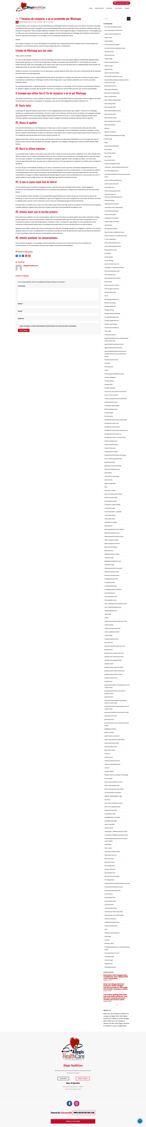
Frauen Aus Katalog (111, 324)
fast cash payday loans (112, 271)
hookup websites (110, 388)
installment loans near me (113, 434)
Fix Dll (106, 296)
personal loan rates (111, 716)
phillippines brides (110, 729)
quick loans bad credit (112, 743)
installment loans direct (112, 427)
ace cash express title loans (113, 30)
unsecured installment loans (114, 887)
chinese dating (109, 200)
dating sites (108, 225)
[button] (116, 1005)
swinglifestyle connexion (112, 817)
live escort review (110, 490)
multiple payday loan (111, 579)
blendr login (108, 139)
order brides (108, 635)
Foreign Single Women (112, 320)
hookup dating (109, 381)
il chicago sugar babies (112, 406)
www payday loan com (112, 953)
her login (107, 363)
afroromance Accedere (112, 44)
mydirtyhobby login (111, 586)
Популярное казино (110, 967)
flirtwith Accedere (110, 303)
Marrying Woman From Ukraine (114, 529)
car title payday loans (112, 171)
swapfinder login (110, 814)
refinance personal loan (112, 761)
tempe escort (109, 828)
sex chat (107, 800)
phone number (109, 732)
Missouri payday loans (112, 572)
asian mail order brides (112, 73)
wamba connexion (110, 919)
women (107, 940)
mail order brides (110, 515)
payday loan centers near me (114, 653)
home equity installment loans (114, 374)
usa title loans (109, 904)
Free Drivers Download (112, 328)
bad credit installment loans (114, 76)
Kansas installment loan (112, 469)
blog (106, 142)
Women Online (109, 943)
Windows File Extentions (112, 933)
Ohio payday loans (110, 600)
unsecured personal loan (112, 890)
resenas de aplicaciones (112, 764)
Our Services (118, 8)
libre (106, 487)
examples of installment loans (114, 267)
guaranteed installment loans (114, 344)
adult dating (109, 41)
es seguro (40, 22)
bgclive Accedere (110, 132)
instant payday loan (111, 441)
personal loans (109, 719)
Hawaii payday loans (111, 360)
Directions (109, 8)
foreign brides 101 (110, 306)
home (106, 370)
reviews (107, 768)
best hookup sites (110, 107)
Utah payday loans (111, 908)
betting (107, 128)
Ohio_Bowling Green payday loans (116, 604)
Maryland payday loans (112, 533)
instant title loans (110, 448)
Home (91, 8)
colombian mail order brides (114, 207)
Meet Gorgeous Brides (112, 540)
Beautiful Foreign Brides (112, 93)
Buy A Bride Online (110, 153)
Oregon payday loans (111, 639)
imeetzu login (109, 413)
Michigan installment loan (113, 561)
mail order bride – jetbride (113, 512)
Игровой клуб (108, 963)
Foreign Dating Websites (112, 313)
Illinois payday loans (111, 409)
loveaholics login (110, 508)
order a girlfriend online (112, 632)
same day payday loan (112, 785)
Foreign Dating (109, 310)
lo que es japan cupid (30, 182)
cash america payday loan (113, 180)
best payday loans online (113, 121)
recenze (107, 754)
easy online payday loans (113, 246)
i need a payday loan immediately (116, 399)
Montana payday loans (112, 575)
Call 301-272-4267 (122, 3)
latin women (108, 480)
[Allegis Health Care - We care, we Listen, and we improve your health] (31, 7)
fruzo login (108, 331)
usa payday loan (110, 897)
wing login (108, 936)
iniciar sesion (109, 416)
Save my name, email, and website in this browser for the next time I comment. (48, 326)
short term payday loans (112, 807)
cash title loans (109, 187)
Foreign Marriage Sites (112, 317)
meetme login (109, 558)
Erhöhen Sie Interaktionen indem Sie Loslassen (114, 976)
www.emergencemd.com (84, 1112)
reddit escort (109, 757)
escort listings (109, 260)
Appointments (99, 8)
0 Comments (50, 22)
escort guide (109, 257)
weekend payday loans (112, 922)
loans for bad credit (111, 497)
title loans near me (111, 855)
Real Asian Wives (110, 750)
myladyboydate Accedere (113, 589)
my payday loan (110, 582)
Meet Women (109, 551)
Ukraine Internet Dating (112, 876)
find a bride (108, 282)
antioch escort (109, 52)
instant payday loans (111, 444)
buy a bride (108, 149)
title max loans (109, 859)
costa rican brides (110, 214)
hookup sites (109, 384)
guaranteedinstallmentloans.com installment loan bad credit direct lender (115, 353)
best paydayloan (110, 125)
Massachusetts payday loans (114, 536)
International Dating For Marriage (115, 455)
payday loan (109, 650)
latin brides (108, 473)
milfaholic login (109, 565)
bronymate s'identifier (112, 146)
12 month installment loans (113, 27)
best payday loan (110, 114)
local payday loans (111, 501)
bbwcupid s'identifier (111, 89)
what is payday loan (111, 926)
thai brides (108, 844)
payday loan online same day (114, 657)
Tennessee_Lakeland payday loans (116, 831)
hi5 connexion (109, 367)
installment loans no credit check (115, 437)
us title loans (109, 894)
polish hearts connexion (112, 736)
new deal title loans (111, 596)
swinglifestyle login (111, 821)
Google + (26, 256)
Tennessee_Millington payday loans (116, 835)
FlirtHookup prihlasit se (112, 299)
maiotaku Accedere (111, 522)
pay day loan (109, 642)
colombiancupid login (111, 211)
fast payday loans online (112, 278)
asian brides (108, 69)
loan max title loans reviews (113, 494)
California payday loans (112, 164)
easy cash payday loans (112, 243)
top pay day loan (110, 869)
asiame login (109, 66)
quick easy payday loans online (114, 739)
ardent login (108, 59)
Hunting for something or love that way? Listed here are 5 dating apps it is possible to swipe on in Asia (116, 997)
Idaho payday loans (111, 402)
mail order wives (110, 519)
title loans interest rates (112, 851)
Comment (21, 286)
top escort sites (110, 862)
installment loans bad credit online (116, 420)
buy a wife (108, 156)
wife (106, 929)
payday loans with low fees (113, 674)
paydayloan (108, 681)
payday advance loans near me (115, 646)
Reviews (127, 8)
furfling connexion (110, 335)
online (106, 618)
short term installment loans (114, 803)
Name (20, 304)
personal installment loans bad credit (117, 712)
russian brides (109, 771)
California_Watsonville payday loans (116, 167)
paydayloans (109, 697)
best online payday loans (113, 111)
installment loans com (112, 423)
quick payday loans (111, 747)
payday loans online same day (114, 671)
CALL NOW (63, 1078)
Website (21, 318)
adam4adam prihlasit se (113, 34)
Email (29, 256)
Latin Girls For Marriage (112, 476)
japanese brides (110, 462)
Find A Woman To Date (112, 285)
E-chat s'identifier (110, 239)
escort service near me (112, 264)
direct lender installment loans (114, 232)
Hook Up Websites (110, 377)
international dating (111, 452)
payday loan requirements (113, 660)
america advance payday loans (115, 48)
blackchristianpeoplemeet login (115, 135)
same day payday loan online (114, 789)
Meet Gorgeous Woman (112, 543)
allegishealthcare (28, 22)
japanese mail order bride (113, 466)
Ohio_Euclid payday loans (113, 607)
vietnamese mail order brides (114, 915)
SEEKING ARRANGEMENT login (113, 796)
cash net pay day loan (112, 184)
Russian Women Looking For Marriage (116, 775)
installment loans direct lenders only (116, 430)
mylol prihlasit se (110, 593)
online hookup (109, 625)
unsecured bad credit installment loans (117, 883)
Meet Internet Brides (111, 547)
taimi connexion (110, 824)
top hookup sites (110, 866)
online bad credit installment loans (116, 621)
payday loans (109, 664)
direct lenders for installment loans (116, 236)
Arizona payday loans (111, 62)
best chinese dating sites (113, 100)
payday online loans (111, 678)
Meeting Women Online (112, 554)
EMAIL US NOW (82, 1078)
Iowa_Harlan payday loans (113, 459)
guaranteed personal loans (113, 348)
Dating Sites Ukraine (111, 229)
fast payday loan (110, 275)
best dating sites (110, 103)
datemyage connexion (112, 221)
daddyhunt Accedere (111, 218)
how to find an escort (111, 395)
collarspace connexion (112, 204)
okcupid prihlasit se (111, 611)
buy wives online (110, 160)
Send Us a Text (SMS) (73, 1121)
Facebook (17, 256)
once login (108, 614)
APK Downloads (109, 55)
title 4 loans (108, 848)
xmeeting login (109, 956)
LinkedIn (23, 256)
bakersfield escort (110, 86)
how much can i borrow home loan (115, 391)
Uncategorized (109, 880)
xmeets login (109, 960)
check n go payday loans (112, 191)
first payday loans (110, 292)
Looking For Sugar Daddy (112, 505)
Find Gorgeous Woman (112, 289)
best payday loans (110, 118)
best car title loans (110, 96)
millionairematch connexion (113, 568)
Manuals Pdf (108, 526)
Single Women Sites (111, 810)
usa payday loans (110, 901)
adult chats (108, 37)
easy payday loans (111, 250)
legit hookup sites (110, 483)
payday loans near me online (114, 667)
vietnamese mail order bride (114, 912)
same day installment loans (113, 782)
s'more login (108, 778)
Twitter (20, 256)
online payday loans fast (112, 628)
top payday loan (110, 873)
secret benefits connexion (113, 792)
